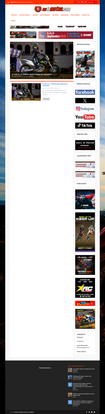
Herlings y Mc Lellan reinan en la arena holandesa (82, 376)
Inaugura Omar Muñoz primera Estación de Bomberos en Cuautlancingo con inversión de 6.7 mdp (83, 386)
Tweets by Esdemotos (45, 368)
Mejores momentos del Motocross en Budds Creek (83, 394)
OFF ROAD (55, 15)
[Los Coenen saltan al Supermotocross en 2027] (70, 370)
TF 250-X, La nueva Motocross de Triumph (32, 74)
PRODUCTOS (85, 15)
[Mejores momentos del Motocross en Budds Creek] (70, 395)
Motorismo (75, 389)
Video (79, 379)
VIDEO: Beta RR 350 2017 (23, 2)
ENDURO (35, 15)
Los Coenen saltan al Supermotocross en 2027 (84, 369)
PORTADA (14, 15)
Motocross (31, 76)
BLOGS (13, 21)
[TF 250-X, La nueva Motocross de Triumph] (26, 92)
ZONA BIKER (64, 15)
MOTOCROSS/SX (45, 15)
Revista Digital (25, 15)
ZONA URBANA (75, 15)
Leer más (46, 99)
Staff (20, 76)
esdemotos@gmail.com (83, 347)
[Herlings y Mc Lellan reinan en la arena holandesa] (70, 377)
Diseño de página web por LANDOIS (24, 412)
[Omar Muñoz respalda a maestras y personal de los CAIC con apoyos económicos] (70, 402)
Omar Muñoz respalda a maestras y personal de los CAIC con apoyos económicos (83, 402)
